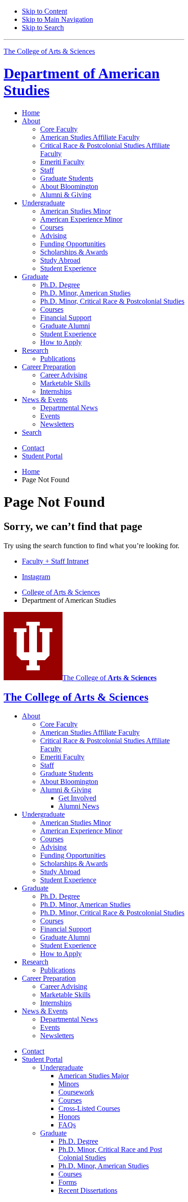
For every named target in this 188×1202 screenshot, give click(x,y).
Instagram (36, 577)
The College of (110, 678)
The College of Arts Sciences (49, 51)
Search (32, 432)
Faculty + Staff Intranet (55, 561)
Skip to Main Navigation (57, 19)
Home (31, 113)
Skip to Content (44, 11)
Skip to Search (43, 27)
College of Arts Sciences (61, 592)
